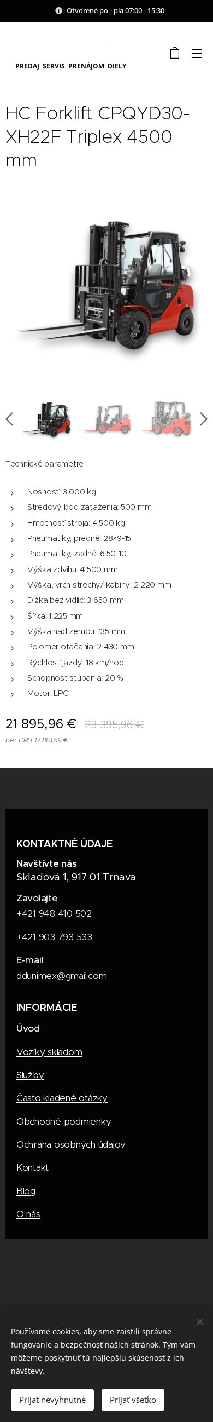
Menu (197, 53)
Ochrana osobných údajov (71, 1144)
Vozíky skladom (49, 1052)
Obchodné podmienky (63, 1121)
